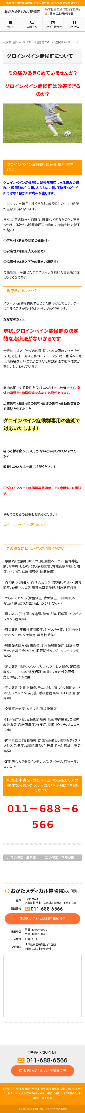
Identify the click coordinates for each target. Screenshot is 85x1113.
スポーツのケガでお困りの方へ (25, 525)
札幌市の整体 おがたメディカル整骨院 (49, 1108)
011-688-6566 (44, 909)
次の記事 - (63, 858)
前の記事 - (24, 858)
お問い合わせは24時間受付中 (42, 918)
